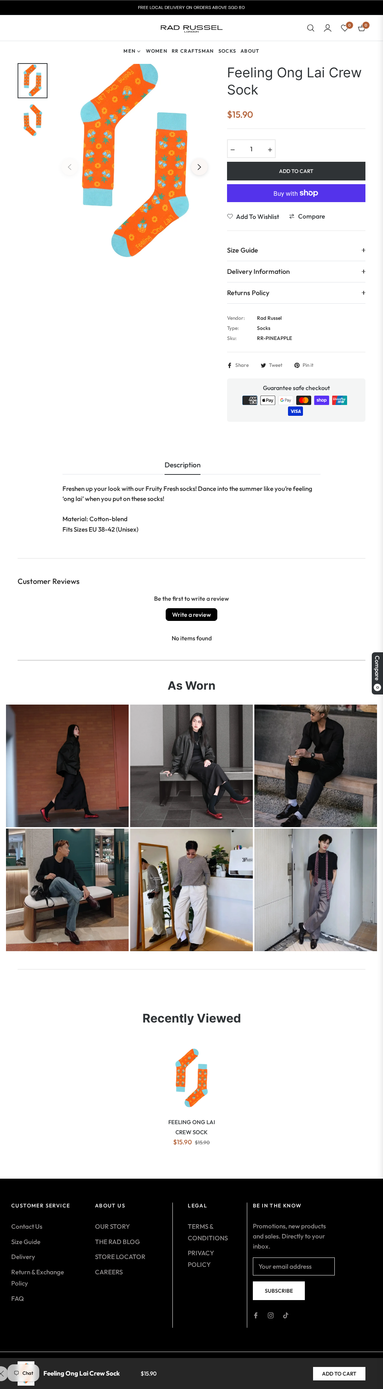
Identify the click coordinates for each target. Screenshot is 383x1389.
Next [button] (199, 167)
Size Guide (25, 1242)
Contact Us (26, 1226)
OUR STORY (112, 1226)
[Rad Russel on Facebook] (256, 1315)
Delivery (23, 1256)
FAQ (17, 1298)
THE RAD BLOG (117, 1242)
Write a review (191, 614)
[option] (134, 161)
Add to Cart (339, 1373)
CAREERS (109, 1272)
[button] (311, 28)
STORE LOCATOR (120, 1256)
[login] (327, 28)
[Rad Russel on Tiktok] (286, 1315)
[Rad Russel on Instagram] (271, 1315)
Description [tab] (182, 465)
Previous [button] (69, 167)
